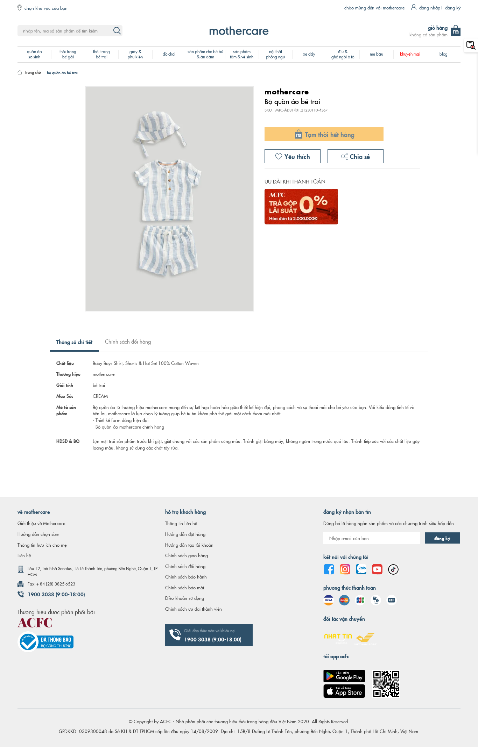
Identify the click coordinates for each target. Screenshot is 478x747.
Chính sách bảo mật (184, 587)
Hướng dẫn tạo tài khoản (189, 544)
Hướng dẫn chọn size (37, 533)
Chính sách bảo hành (186, 576)
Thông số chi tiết (74, 341)
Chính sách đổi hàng (128, 341)
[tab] (74, 344)
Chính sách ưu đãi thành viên (193, 608)
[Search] (116, 30)
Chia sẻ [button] (359, 156)
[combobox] (69, 30)
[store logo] (239, 30)
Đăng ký (453, 7)
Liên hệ (24, 555)
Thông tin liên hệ (181, 522)
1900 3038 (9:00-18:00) (56, 594)
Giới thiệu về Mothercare (41, 522)
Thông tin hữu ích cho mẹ (41, 544)
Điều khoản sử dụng (184, 597)
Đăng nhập (429, 7)
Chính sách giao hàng (186, 555)
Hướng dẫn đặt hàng (185, 533)
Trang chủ (33, 72)
